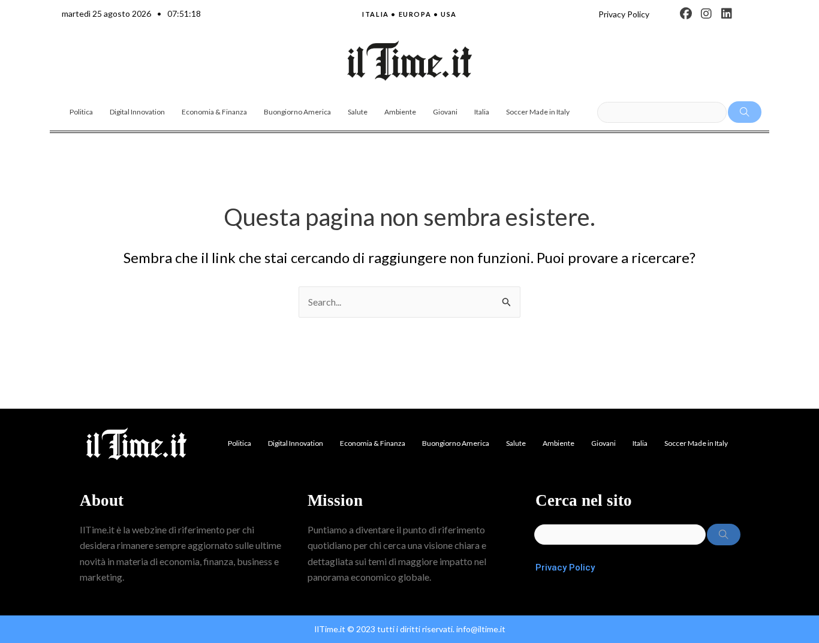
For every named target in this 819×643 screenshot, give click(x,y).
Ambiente (400, 111)
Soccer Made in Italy (538, 111)
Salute (358, 111)
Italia (481, 111)
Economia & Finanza (214, 111)
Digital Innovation (137, 111)
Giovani (445, 111)
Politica (81, 111)
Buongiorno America (297, 111)
